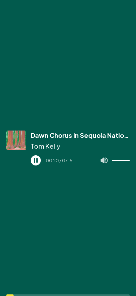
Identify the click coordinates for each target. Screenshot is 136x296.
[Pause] (36, 160)
